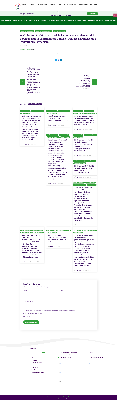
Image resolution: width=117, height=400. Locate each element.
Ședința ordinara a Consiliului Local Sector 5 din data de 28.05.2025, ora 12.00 (57, 239)
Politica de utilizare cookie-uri (69, 396)
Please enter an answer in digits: (33, 313)
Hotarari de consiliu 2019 (79, 113)
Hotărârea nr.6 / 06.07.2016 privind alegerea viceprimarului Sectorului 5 (58, 118)
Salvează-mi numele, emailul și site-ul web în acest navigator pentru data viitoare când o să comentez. (50, 310)
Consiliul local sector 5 (11, 20)
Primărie (33, 358)
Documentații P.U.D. (78, 111)
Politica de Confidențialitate (69, 355)
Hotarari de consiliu (34, 20)
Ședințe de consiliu (22, 20)
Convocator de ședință (64, 230)
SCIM (33, 365)
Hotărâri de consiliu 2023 (27, 232)
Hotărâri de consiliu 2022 (80, 163)
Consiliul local (35, 369)
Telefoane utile (95, 355)
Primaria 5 (26, 261)
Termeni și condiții (66, 357)
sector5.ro (26, 144)
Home (2, 20)
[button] (92, 13)
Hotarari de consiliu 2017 (43, 31)
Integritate (35, 367)
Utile (91, 352)
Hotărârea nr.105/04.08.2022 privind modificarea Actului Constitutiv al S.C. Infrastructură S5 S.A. (84, 169)
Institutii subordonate (38, 372)
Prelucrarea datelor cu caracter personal (51, 396)
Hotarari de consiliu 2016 (64, 111)
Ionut (78, 225)
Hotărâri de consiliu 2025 (80, 185)
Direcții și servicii (37, 362)
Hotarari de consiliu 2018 (37, 111)
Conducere (35, 360)
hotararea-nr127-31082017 (25, 49)
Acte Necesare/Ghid (97, 357)
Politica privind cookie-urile (69, 352)
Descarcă (33, 49)
